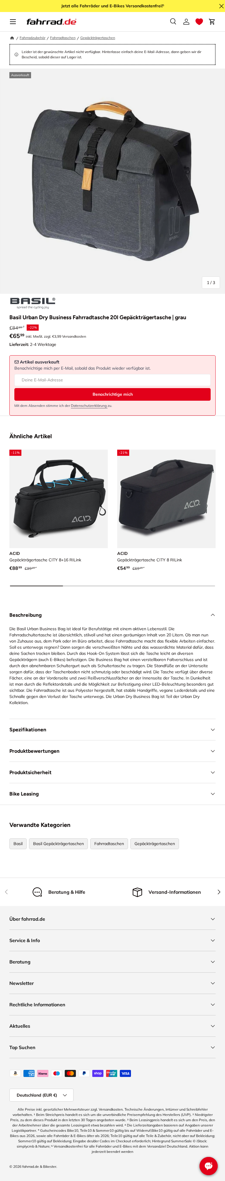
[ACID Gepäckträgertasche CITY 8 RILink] (166, 499)
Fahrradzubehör (32, 37)
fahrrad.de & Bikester (39, 1166)
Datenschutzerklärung (89, 405)
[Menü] (12, 21)
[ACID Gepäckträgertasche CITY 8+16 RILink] (58, 499)
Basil (18, 843)
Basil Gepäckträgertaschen (58, 843)
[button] (199, 21)
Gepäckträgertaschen (97, 37)
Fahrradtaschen (63, 37)
